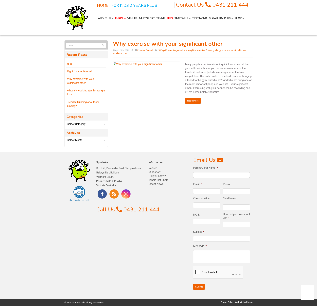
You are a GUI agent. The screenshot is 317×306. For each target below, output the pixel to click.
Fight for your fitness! (79, 71)
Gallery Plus (221, 18)
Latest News (156, 184)
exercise (201, 50)
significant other (120, 53)
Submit (199, 286)
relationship (236, 50)
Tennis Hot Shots (158, 180)
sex (244, 50)
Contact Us (190, 5)
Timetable (182, 18)
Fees (170, 18)
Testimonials (201, 18)
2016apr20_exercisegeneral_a (171, 50)
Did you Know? (157, 176)
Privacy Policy (227, 302)
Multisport (147, 18)
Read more (193, 100)
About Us (105, 18)
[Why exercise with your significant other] (146, 82)
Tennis (160, 18)
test (69, 63)
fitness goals (212, 50)
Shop (238, 18)
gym (221, 50)
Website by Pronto (244, 302)
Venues (132, 18)
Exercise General (145, 50)
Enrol (119, 18)
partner (227, 50)
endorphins (191, 50)
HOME (102, 5)
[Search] (103, 45)
